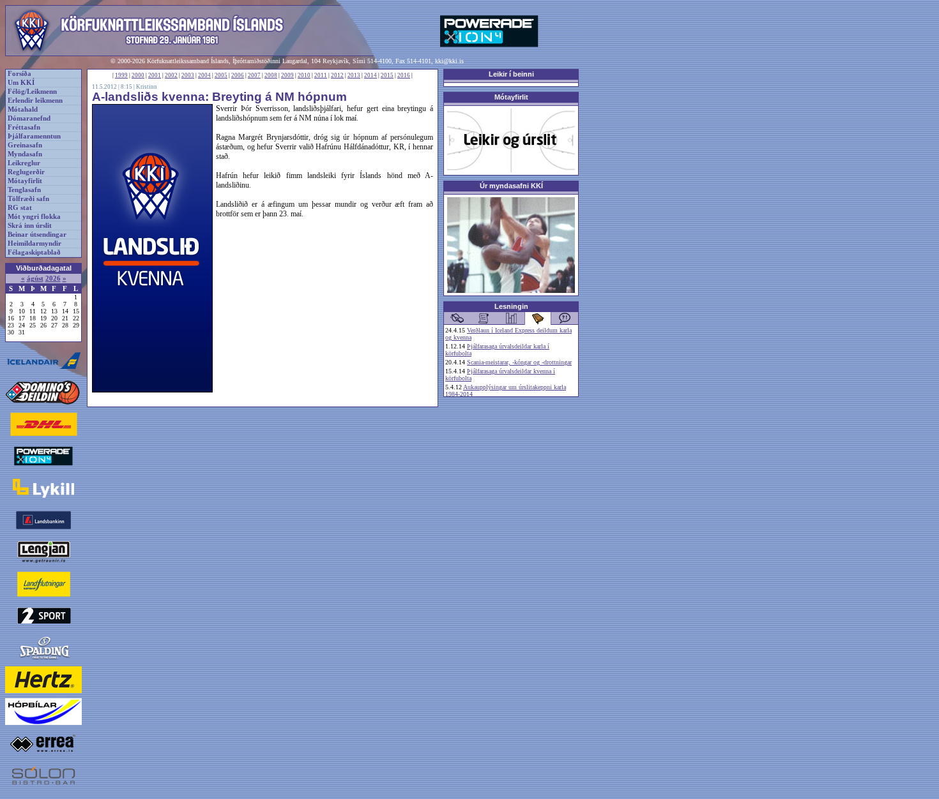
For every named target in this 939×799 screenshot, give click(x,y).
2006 (237, 75)
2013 (353, 75)
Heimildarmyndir (34, 243)
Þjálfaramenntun (34, 136)
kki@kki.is (449, 60)
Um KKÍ (21, 82)
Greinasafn (25, 145)
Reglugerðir (26, 171)
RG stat (20, 207)
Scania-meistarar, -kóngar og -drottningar (519, 362)
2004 (204, 75)
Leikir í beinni (511, 74)
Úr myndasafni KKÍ (511, 186)
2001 (154, 75)
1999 (121, 75)
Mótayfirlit (25, 180)
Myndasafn (25, 154)
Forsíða (19, 73)
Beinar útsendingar (37, 234)
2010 (304, 75)
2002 (171, 75)
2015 (387, 75)
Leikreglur (24, 163)
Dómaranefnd (29, 118)
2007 (254, 75)
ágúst (35, 278)
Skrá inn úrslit (30, 225)
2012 (337, 75)
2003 (187, 75)
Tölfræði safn (28, 198)
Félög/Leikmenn (32, 91)
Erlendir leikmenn (35, 100)
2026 (53, 278)
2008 (270, 75)
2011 (320, 75)
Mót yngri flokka (34, 216)
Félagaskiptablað (34, 252)
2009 (287, 75)
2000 (138, 75)
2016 (403, 75)
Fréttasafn (24, 127)
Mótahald (23, 109)
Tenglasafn (24, 189)
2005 (221, 75)
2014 (370, 75)
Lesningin (511, 306)
